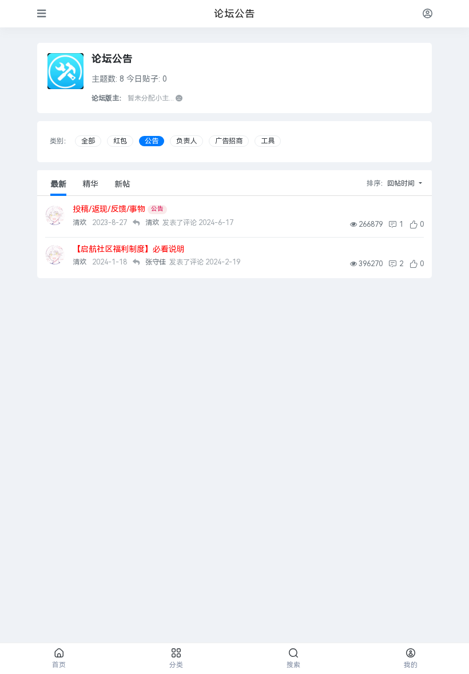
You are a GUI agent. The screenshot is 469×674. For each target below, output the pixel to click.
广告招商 (229, 141)
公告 (151, 141)
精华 (90, 184)
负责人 (186, 141)
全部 (88, 141)
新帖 (122, 184)
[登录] (427, 13)
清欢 (80, 223)
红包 (120, 141)
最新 (58, 184)
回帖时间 (401, 183)
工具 (268, 141)
